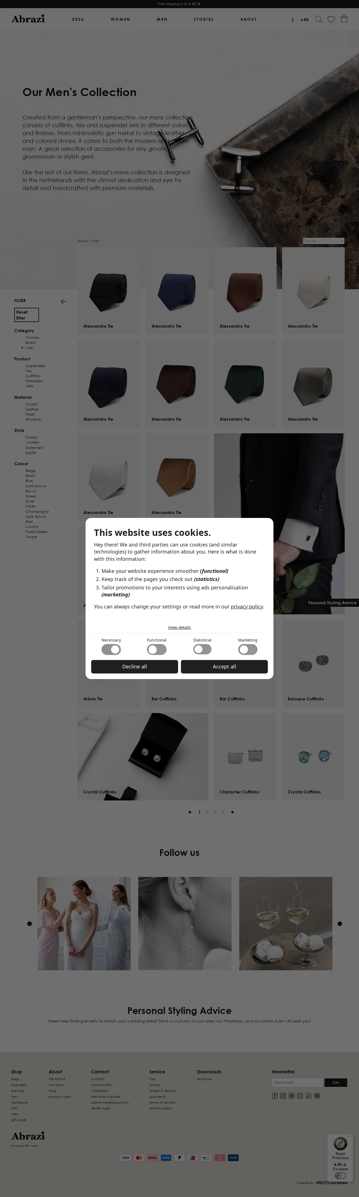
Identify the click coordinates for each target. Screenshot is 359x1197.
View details (179, 627)
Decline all (134, 666)
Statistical (202, 640)
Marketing (247, 640)
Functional (157, 640)
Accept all (224, 666)
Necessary (111, 640)
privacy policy (247, 606)
